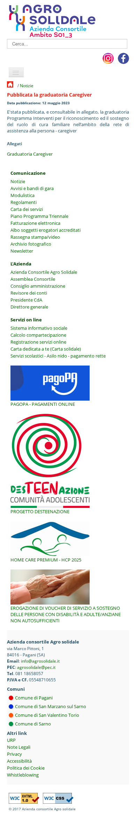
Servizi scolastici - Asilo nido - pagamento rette (58, 356)
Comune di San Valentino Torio (47, 715)
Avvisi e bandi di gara (32, 188)
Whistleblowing (23, 775)
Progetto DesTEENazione (39, 511)
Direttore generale (29, 307)
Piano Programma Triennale (39, 216)
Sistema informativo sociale (38, 328)
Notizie (26, 85)
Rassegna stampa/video (35, 237)
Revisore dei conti (28, 293)
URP (11, 740)
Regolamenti (23, 202)
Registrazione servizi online (38, 342)
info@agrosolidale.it (40, 661)
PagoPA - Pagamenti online (42, 404)
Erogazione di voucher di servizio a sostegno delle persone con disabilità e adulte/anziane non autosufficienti (65, 614)
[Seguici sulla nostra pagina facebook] (123, 58)
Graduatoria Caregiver (30, 154)
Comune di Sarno (33, 724)
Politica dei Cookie (26, 768)
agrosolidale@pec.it (36, 667)
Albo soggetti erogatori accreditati (45, 230)
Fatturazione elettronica (35, 223)
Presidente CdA (26, 300)
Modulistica (22, 195)
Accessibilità (19, 761)
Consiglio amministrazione (37, 286)
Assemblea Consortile (32, 279)
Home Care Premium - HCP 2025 (45, 560)
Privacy (14, 754)
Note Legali (18, 747)
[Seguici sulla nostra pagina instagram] (108, 58)
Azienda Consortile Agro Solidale (43, 272)
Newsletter (21, 251)
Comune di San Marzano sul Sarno (50, 706)
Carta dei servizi (26, 209)
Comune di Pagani (34, 698)
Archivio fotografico (30, 244)
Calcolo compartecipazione (38, 335)
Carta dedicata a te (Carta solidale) (45, 349)
